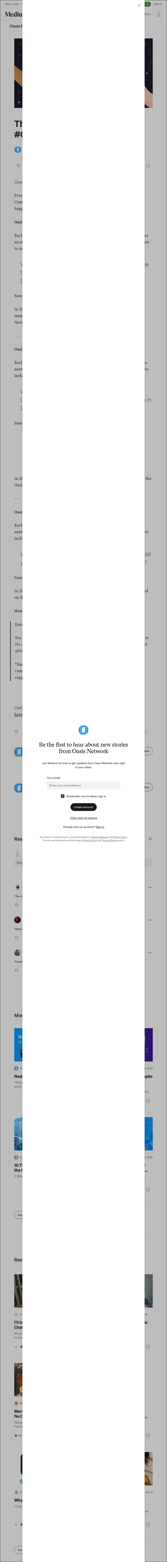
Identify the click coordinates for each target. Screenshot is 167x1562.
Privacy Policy (120, 837)
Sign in (100, 827)
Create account (83, 807)
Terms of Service (99, 837)
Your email (53, 778)
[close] (139, 5)
